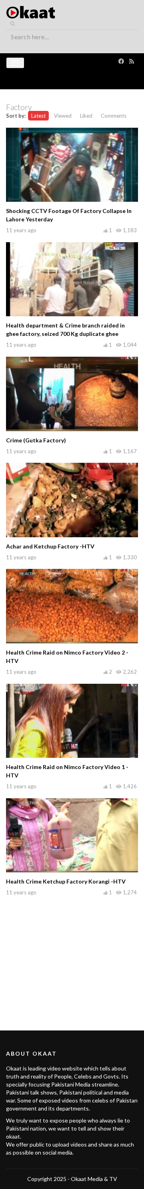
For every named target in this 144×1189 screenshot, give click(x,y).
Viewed (63, 115)
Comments (113, 115)
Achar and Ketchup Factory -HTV (50, 546)
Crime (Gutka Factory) (36, 440)
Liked (86, 115)
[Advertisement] (72, 954)
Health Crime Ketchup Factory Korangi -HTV (66, 881)
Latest (38, 115)
